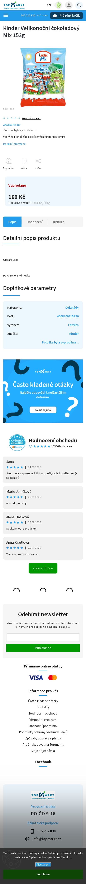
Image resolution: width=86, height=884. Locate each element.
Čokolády (72, 307)
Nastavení (43, 864)
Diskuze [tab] (58, 222)
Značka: (11, 125)
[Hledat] (79, 5)
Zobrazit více (43, 568)
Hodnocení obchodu (53, 440)
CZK (49, 5)
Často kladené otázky (43, 701)
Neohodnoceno (31, 118)
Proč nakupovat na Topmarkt (43, 744)
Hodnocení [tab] (35, 222)
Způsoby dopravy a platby (43, 738)
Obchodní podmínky (43, 726)
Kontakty (43, 707)
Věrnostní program (43, 719)
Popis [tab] (12, 222)
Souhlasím (43, 874)
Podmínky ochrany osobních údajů (43, 732)
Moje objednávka (43, 751)
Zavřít (70, 176)
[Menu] (6, 15)
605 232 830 (28, 15)
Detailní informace (14, 144)
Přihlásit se (43, 648)
